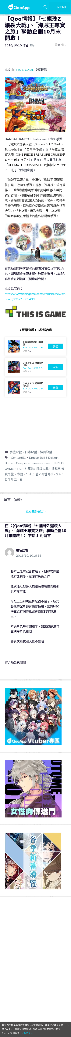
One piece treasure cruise (33, 463)
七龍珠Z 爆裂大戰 (36, 468)
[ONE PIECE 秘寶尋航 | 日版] (35, 367)
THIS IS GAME (24, 70)
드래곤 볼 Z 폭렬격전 (39, 474)
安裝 (55, 346)
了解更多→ (27, 1033)
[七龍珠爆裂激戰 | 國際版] (35, 346)
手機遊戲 (16, 452)
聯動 (20, 474)
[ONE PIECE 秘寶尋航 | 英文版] (35, 387)
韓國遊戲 (46, 452)
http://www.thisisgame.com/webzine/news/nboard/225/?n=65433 (35, 296)
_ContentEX (18, 457)
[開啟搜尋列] (45, 7)
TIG (19, 468)
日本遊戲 (31, 452)
